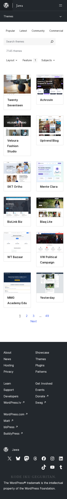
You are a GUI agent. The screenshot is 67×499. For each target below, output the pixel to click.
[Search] (52, 41)
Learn (7, 383)
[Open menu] (61, 5)
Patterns (41, 371)
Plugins (39, 365)
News (7, 359)
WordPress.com (16, 414)
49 (47, 316)
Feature (29, 60)
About (7, 352)
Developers (11, 396)
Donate (42, 396)
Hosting (9, 365)
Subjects (46, 60)
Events (39, 390)
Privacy (8, 371)
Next (33, 321)
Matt (9, 421)
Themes (8, 16)
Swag (40, 402)
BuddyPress (13, 433)
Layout (10, 60)
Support (9, 390)
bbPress (11, 427)
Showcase (42, 352)
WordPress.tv (14, 402)
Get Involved (44, 383)
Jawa (15, 449)
